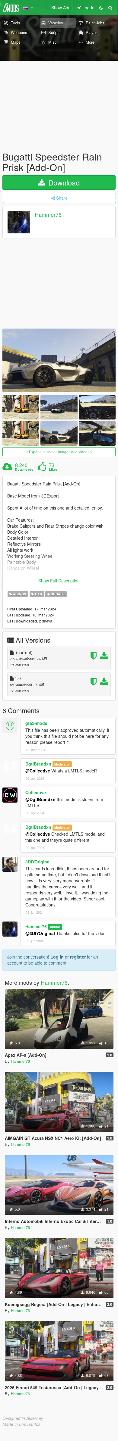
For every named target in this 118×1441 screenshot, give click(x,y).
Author (55, 927)
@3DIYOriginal (40, 933)
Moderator (62, 764)
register (78, 957)
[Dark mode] (101, 7)
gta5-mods (36, 723)
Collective (35, 792)
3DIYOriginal (38, 862)
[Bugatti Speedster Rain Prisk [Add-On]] (59, 360)
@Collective (37, 771)
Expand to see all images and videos (59, 451)
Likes (53, 469)
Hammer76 (48, 215)
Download (63, 182)
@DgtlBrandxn (40, 799)
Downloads (24, 469)
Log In (57, 957)
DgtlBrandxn (38, 764)
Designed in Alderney (22, 1418)
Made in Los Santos (21, 1424)
